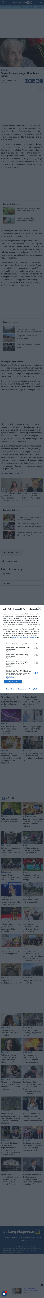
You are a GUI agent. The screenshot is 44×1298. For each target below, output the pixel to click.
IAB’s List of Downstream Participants (24, 637)
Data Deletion (10, 689)
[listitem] (22, 644)
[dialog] (22, 649)
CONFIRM (13, 682)
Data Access (22, 689)
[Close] (40, 609)
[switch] (36, 648)
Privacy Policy (33, 689)
